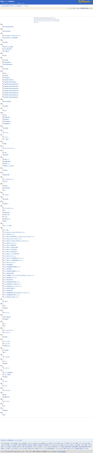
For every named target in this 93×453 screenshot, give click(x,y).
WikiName (6, 119)
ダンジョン (6, 312)
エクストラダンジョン (9, 148)
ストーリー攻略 (7, 225)
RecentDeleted (7, 101)
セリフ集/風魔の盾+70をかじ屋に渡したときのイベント (17, 292)
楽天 (72, 448)
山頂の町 (6, 199)
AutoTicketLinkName (9, 26)
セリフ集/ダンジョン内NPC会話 (11, 253)
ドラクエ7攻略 (84, 444)
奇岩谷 (5, 170)
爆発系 (5, 363)
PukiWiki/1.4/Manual (8, 79)
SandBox (6, 106)
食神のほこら (7, 218)
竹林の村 (6, 319)
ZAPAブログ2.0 (31, 448)
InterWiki (6, 60)
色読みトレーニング (39, 448)
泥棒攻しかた (7, 345)
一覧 (73, 8)
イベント (6, 137)
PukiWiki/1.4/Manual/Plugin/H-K (11, 88)
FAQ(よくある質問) (8, 46)
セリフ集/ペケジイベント (10, 262)
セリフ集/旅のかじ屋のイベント (11, 296)
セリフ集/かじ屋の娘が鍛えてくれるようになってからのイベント (19, 236)
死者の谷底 (6, 212)
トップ (70, 8)
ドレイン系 (6, 343)
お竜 (5, 152)
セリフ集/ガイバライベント (10, 243)
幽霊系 (5, 410)
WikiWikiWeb (7, 121)
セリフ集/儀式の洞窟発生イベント (12, 271)
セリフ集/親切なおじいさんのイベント (13, 286)
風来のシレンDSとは (9, 165)
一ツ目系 (6, 139)
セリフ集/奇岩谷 (8, 268)
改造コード (6, 159)
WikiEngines (7, 117)
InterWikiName (7, 62)
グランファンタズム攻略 (84, 443)
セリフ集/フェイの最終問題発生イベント (13, 260)
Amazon (68, 448)
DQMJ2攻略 (46, 444)
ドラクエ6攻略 (77, 444)
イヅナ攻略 (7, 448)
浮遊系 (5, 376)
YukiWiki (6, 128)
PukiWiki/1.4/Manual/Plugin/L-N (11, 90)
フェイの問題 (7, 374)
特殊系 (5, 336)
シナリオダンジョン (8, 208)
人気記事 (6, 350)
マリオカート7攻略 (47, 446)
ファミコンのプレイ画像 (60, 448)
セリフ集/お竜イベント (9, 234)
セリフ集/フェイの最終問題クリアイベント (14, 258)
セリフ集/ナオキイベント (10, 255)
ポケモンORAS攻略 (22, 443)
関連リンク (6, 163)
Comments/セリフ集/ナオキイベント (12, 35)
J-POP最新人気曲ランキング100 (81, 448)
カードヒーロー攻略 (22, 448)
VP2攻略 (19, 444)
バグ (5, 361)
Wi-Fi (5, 114)
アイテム (6, 132)
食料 (5, 221)
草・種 (5, 181)
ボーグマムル (7, 390)
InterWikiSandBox (8, 64)
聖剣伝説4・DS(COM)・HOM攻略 (29, 444)
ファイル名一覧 (78, 8)
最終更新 (84, 8)
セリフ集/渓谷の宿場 (9, 273)
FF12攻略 (14, 446)
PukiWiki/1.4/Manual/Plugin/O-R (11, 92)
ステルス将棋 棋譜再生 (49, 448)
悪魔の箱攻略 (75, 446)
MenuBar (6, 68)
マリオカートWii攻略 (37, 446)
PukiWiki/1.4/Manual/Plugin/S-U (11, 94)
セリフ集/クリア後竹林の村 (10, 251)
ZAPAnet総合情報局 (5, 5)
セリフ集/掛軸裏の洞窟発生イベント (12, 266)
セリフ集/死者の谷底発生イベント (12, 281)
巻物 (5, 394)
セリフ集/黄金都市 (8, 264)
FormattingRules (8, 48)
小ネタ (5, 216)
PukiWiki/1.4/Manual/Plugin (10, 81)
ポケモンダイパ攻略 (32, 443)
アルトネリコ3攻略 (74, 443)
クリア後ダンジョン (8, 179)
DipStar (6, 42)
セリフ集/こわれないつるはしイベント (13, 238)
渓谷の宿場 (6, 188)
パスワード (6, 368)
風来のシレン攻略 (20, 446)
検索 (87, 8)
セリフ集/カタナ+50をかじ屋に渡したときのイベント (16, 240)
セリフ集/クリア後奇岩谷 (10, 245)
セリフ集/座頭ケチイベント (10, 277)
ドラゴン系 (6, 341)
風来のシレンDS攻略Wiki (8, 1)
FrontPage (6, 51)
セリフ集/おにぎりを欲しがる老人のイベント (14, 232)
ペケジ (5, 385)
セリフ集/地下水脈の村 (9, 288)
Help (5, 55)
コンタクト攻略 (13, 448)
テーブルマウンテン (8, 330)
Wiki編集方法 (7, 123)
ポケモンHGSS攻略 (5, 443)
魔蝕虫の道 (6, 396)
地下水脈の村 (7, 317)
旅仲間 (5, 308)
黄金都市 (6, 154)
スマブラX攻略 (13, 444)
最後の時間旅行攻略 (83, 446)
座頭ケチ (6, 203)
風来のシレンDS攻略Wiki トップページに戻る (12, 440)
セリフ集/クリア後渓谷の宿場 (11, 247)
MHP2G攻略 (54, 446)
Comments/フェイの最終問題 (11, 37)
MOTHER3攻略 (28, 446)
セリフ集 (6, 230)
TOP (5, 110)
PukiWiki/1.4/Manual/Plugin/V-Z (11, 97)
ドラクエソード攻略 (68, 444)
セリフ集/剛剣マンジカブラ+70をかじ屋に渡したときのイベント (19, 275)
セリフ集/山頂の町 (8, 279)
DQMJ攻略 (40, 444)
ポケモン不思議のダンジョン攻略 (44, 443)
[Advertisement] (46, 13)
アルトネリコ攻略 (56, 443)
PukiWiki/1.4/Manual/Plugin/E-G (11, 86)
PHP (5, 73)
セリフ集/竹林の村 (8, 290)
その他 (5, 301)
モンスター (6, 401)
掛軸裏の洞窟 (7, 161)
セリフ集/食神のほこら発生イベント (12, 283)
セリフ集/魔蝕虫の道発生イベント (12, 294)
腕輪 (5, 143)
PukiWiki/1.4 (7, 77)
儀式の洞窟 (6, 174)
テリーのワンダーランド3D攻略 (56, 444)
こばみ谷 (6, 194)
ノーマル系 (6, 356)
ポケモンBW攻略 (13, 443)
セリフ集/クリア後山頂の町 (10, 249)
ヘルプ (90, 8)
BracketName (7, 31)
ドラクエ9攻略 (7, 446)
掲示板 (5, 185)
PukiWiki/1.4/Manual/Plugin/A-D (11, 84)
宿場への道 (6, 214)
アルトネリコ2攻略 (65, 443)
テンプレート (7, 332)
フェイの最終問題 (8, 372)
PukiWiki (6, 75)
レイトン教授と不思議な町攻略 (64, 446)
